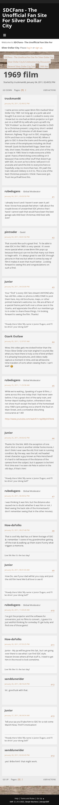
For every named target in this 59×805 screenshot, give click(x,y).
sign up (38, 47)
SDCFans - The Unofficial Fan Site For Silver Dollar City (24, 18)
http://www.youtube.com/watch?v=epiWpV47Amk (29, 418)
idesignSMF (44, 802)
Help (17, 798)
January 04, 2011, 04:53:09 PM (17, 286)
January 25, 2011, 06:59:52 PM (17, 496)
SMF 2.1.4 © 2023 (17, 802)
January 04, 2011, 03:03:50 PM (17, 196)
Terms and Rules (28, 798)
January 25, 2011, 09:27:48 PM (17, 530)
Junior (9, 281)
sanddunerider (14, 679)
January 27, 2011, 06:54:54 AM (17, 715)
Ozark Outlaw (14, 336)
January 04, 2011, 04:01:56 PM (17, 237)
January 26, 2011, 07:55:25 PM (17, 644)
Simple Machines (32, 802)
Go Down (7, 90)
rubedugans (12, 191)
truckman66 (13, 98)
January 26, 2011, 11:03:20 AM (17, 610)
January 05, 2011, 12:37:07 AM (17, 341)
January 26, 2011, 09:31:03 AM (17, 570)
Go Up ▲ (40, 798)
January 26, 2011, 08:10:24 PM (17, 684)
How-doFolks (13, 525)
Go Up (6, 779)
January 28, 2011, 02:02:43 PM (17, 755)
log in (29, 47)
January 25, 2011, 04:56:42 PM (17, 437)
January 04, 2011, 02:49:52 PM (17, 103)
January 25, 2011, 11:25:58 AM (17, 385)
